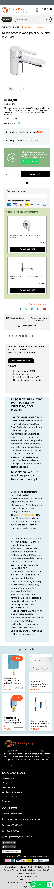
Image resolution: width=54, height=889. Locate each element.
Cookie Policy (10, 847)
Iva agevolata (39, 318)
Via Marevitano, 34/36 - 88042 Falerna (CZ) (24, 819)
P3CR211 (14, 118)
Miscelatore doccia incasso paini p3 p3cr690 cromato (25, 236)
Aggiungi (35, 174)
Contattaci (6, 801)
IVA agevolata (8, 783)
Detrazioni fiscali (9, 778)
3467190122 (32, 161)
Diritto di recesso (9, 796)
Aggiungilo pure (27, 249)
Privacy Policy (10, 843)
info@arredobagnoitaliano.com (18, 836)
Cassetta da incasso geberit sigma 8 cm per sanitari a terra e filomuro (12, 680)
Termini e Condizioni (12, 851)
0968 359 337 (29, 325)
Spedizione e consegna (12, 792)
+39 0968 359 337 (13, 825)
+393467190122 (12, 831)
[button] (47, 19)
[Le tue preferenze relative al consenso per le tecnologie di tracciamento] (49, 884)
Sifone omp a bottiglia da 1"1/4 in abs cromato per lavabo (26, 277)
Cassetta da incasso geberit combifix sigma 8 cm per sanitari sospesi (12, 720)
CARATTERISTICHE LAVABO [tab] (21, 361)
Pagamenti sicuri (17, 318)
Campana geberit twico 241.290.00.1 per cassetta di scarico (40, 723)
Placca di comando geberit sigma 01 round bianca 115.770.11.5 (39, 684)
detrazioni (38, 320)
